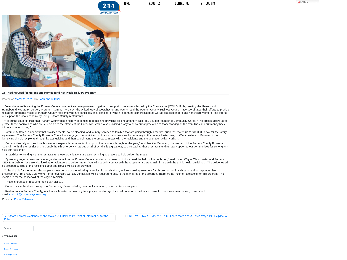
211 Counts (208, 3)
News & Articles (10, 244)
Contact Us (182, 3)
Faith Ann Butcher (49, 99)
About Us (154, 3)
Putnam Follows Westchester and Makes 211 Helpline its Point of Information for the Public (56, 217)
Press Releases (23, 199)
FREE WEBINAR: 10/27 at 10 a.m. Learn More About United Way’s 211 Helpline (175, 215)
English (304, 2)
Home (126, 3)
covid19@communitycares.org (27, 194)
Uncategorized (10, 254)
